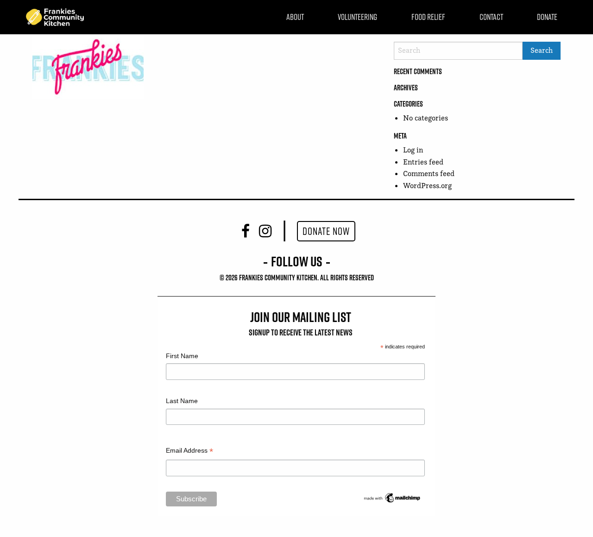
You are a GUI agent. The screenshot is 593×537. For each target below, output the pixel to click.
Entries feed (423, 162)
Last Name (182, 400)
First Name (182, 356)
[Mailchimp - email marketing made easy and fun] (392, 497)
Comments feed (428, 173)
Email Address (189, 451)
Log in (413, 150)
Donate (547, 17)
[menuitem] (295, 17)
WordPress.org (427, 185)
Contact (491, 17)
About (295, 17)
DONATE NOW (326, 231)
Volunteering (357, 17)
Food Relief (428, 17)
